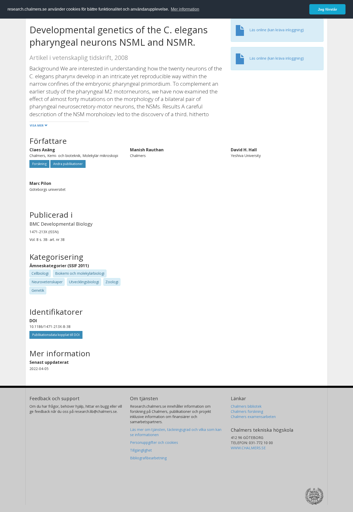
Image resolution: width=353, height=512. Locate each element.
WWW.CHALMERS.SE (248, 447)
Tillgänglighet (141, 450)
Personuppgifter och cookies (154, 442)
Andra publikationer (68, 164)
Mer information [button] (185, 9)
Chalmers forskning (247, 411)
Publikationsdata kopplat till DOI (56, 335)
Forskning (39, 164)
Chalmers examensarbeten (253, 416)
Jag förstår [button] (327, 9)
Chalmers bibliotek (246, 406)
